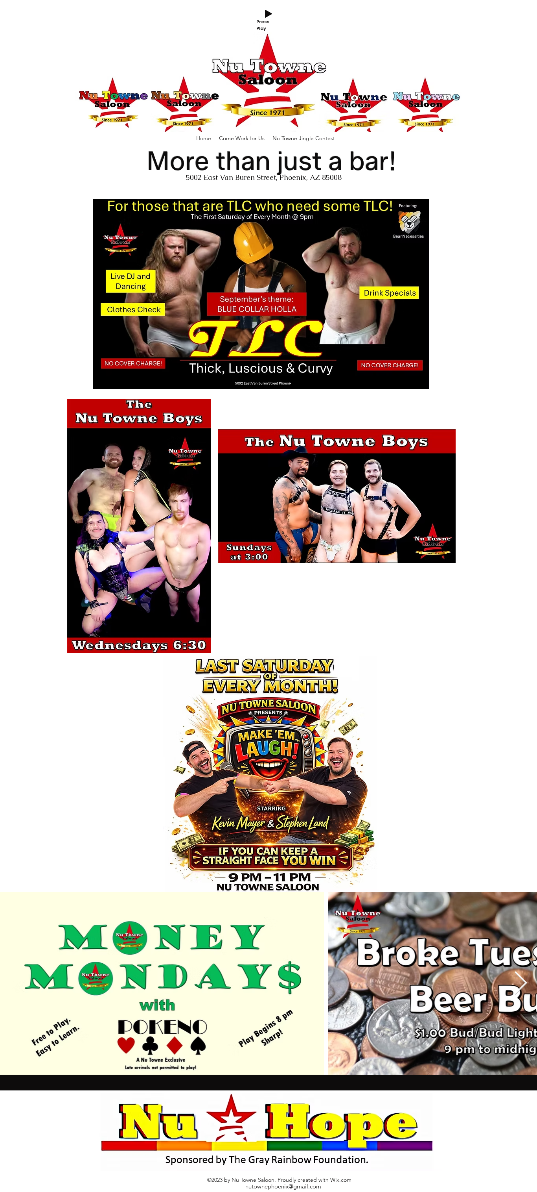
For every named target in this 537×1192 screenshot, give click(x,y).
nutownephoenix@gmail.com (283, 1186)
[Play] (268, 14)
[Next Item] (520, 983)
